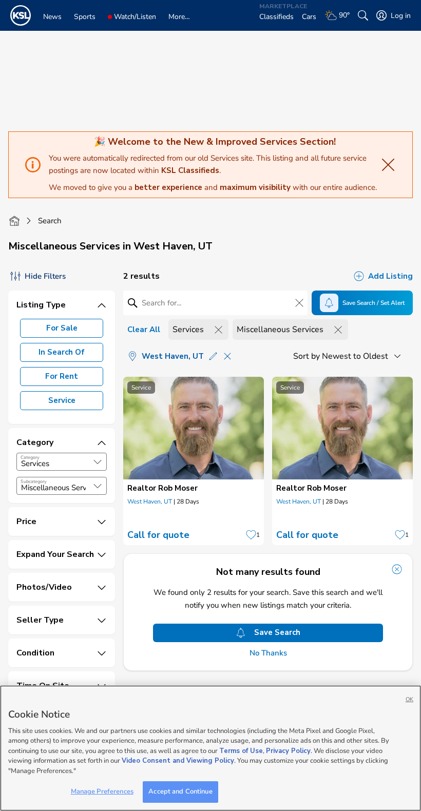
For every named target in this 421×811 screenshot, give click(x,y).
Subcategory (34, 481)
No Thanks (268, 653)
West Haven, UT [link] (149, 501)
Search (50, 221)
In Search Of (62, 352)
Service (61, 400)
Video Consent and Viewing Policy (178, 760)
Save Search (277, 632)
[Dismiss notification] (397, 569)
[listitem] (193, 461)
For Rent (61, 376)
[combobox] (61, 462)
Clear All (143, 329)
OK (409, 699)
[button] (97, 462)
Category (30, 457)
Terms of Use (241, 751)
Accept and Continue (180, 791)
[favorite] (251, 535)
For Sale (62, 328)
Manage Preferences (102, 791)
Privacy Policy (288, 751)
